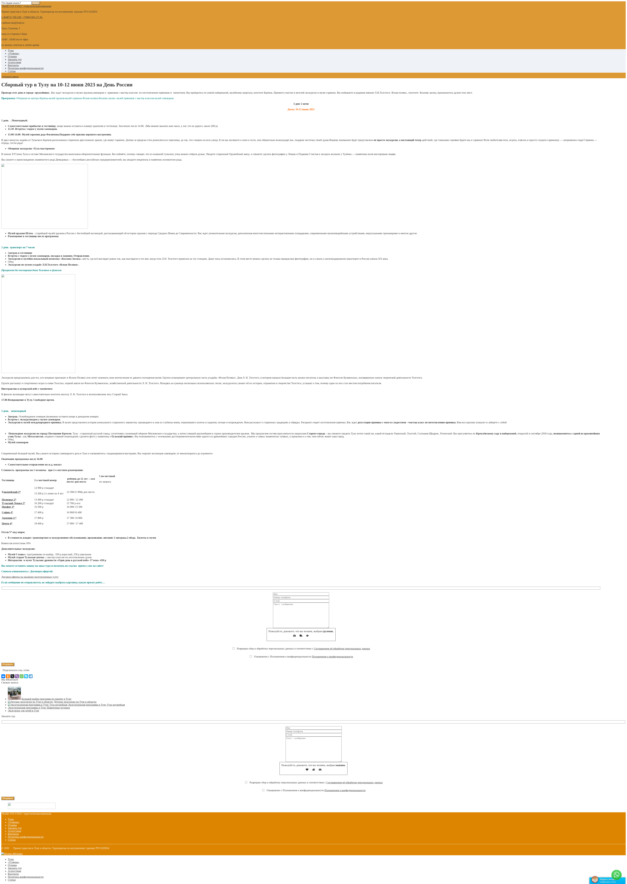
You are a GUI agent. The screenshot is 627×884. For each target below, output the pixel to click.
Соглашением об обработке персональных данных (342, 648)
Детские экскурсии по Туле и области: (75, 701)
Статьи (12, 71)
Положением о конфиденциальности (332, 656)
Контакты (13, 65)
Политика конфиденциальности (26, 68)
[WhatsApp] (22, 676)
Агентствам (14, 62)
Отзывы (12, 56)
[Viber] (17, 676)
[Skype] (26, 676)
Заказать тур (15, 59)
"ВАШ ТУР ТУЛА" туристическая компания (26, 6)
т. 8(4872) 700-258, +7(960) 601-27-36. (22, 17)
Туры (11, 50)
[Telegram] (31, 676)
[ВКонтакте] (3, 676)
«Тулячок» (13, 53)
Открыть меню (10, 76)
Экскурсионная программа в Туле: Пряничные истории (39, 707)
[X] (12, 676)
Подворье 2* (9, 499)
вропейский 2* (12, 492)
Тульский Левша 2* (13, 503)
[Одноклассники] (8, 676)
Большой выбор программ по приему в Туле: (47, 698)
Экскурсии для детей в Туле (23, 710)
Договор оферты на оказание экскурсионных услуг (30, 577)
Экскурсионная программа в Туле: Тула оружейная (96, 704)
